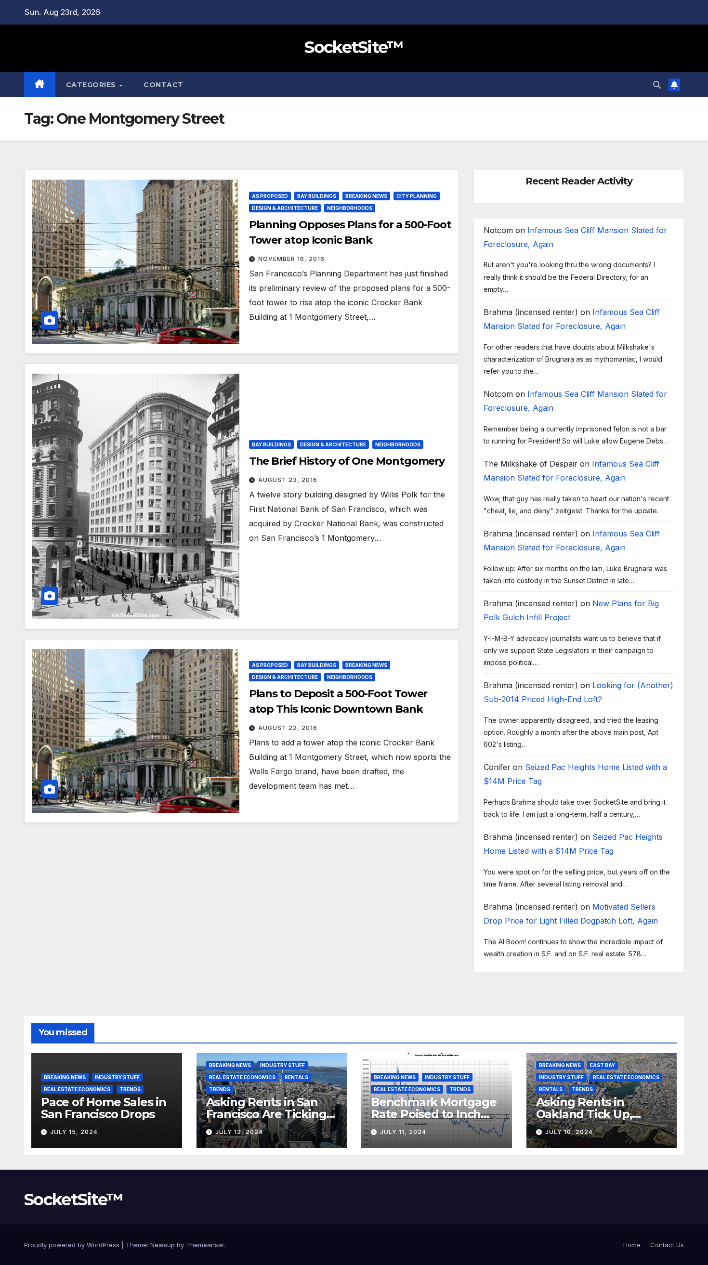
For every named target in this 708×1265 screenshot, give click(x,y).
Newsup (162, 1245)
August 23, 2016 (287, 479)
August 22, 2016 (287, 727)
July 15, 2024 (74, 1131)
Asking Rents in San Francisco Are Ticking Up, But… (266, 1114)
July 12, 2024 (239, 1131)
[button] (657, 85)
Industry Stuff (117, 1077)
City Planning (416, 196)
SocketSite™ (353, 47)
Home (632, 1245)
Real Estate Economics (77, 1089)
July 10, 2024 (569, 1131)
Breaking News (366, 196)
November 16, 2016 (291, 258)
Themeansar (205, 1245)
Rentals (296, 1077)
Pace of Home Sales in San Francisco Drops (103, 1108)
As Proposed (270, 196)
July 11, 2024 (403, 1131)
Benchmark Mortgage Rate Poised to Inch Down (433, 1114)
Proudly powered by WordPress (72, 1245)
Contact (164, 84)
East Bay (602, 1065)
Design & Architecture (285, 208)
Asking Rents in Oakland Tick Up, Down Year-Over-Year (596, 1114)
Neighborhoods (349, 208)
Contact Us (667, 1245)
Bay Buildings (316, 196)
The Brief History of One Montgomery (347, 461)
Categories (92, 84)
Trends (130, 1089)
